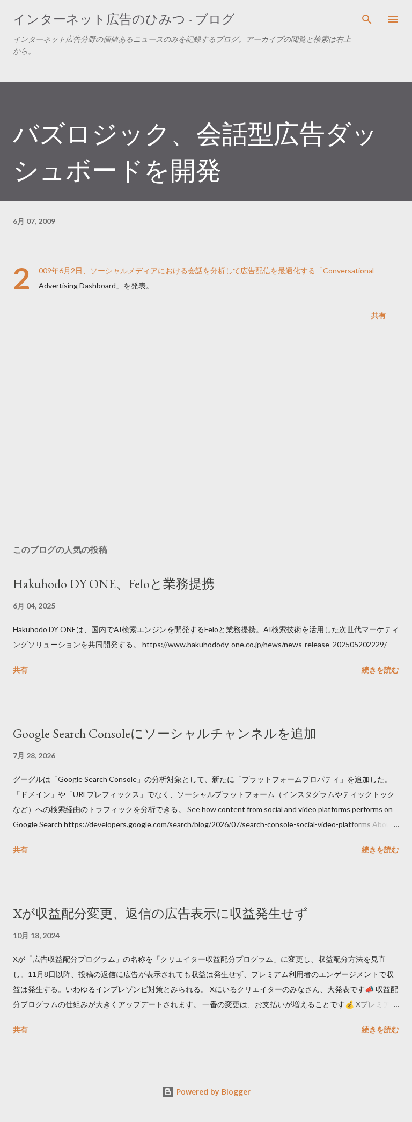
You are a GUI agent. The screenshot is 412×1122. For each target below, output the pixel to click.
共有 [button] (378, 315)
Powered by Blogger (212, 1092)
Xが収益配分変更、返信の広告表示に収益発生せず (160, 913)
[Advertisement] (206, 434)
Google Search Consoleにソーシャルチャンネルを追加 (165, 733)
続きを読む (380, 669)
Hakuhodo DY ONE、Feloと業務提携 (114, 583)
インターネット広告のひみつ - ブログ (124, 19)
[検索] (366, 19)
